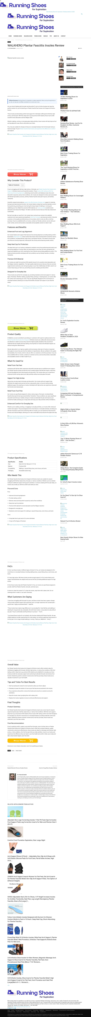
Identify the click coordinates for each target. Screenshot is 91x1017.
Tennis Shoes (37, 36)
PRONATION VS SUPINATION (70, 111)
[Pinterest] (15, 759)
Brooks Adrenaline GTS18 (68, 279)
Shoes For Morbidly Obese (69, 238)
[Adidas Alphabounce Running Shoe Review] (71, 177)
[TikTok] (12, 1008)
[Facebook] (9, 759)
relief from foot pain (35, 217)
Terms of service (28, 1010)
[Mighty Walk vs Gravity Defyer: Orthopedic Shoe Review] (71, 404)
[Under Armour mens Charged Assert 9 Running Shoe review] (71, 359)
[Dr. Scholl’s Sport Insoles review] (71, 477)
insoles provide (41, 208)
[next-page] (9, 985)
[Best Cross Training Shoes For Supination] (71, 149)
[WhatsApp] (18, 759)
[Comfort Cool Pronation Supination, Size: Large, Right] (32, 832)
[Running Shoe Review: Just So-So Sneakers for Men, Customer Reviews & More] (71, 118)
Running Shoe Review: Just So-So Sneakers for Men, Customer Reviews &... (71, 125)
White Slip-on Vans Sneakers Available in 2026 (69, 335)
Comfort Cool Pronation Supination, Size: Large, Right (26, 840)
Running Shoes (18, 36)
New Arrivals (19, 1011)
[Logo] (31, 22)
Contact (63, 36)
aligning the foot (18, 236)
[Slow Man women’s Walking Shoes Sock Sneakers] (71, 134)
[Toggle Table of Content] (21, 185)
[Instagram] (8, 1008)
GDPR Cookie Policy (11, 1011)
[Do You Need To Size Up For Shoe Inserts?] (71, 491)
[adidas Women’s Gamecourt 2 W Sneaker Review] (71, 449)
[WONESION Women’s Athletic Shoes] (71, 286)
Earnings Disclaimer (20, 1010)
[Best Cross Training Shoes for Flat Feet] (71, 260)
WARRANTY (42, 1010)
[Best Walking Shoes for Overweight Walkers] (71, 191)
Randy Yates (70, 76)
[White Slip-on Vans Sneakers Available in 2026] (71, 330)
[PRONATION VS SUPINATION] (71, 106)
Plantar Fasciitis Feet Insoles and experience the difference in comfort (37, 128)
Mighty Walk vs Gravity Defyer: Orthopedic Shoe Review (70, 410)
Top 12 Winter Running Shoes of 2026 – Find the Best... (70, 439)
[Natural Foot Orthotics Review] (71, 511)
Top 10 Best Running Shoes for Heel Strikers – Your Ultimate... (70, 211)
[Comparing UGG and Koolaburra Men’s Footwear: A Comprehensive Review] (71, 389)
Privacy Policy (35, 1010)
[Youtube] (15, 1008)
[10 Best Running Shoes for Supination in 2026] (71, 92)
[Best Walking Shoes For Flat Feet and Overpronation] (71, 246)
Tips (51, 36)
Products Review (26, 1011)
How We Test (43, 1011)
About (9, 1010)
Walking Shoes (28, 36)
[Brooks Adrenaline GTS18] (71, 274)
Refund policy (55, 1010)
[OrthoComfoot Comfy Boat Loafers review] (71, 373)
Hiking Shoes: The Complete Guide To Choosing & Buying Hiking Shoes (71, 469)
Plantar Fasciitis (19, 750)
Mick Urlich (69, 70)
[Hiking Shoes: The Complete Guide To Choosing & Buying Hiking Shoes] (71, 463)
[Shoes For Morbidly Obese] (71, 233)
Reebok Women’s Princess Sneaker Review (18, 768)
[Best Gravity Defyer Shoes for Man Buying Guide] (71, 531)
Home (10, 36)
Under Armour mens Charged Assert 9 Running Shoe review (70, 365)
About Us (56, 36)
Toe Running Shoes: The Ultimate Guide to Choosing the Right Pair (71, 350)
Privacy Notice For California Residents (67, 1010)
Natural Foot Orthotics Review (70, 521)
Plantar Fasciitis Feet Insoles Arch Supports (19, 340)
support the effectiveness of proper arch (34, 202)
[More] (41, 51)
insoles (13, 750)
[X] (12, 759)
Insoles (45, 36)
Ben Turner (69, 57)
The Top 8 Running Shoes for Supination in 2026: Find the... (69, 168)
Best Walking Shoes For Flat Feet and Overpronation (71, 251)
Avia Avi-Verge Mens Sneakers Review (48, 768)
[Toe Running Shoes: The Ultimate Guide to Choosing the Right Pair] (71, 344)
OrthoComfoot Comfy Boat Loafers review (69, 379)
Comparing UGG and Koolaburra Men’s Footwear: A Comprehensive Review (71, 395)
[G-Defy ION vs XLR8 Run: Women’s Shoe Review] (71, 419)
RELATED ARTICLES (14, 804)
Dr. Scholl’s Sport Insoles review (71, 482)
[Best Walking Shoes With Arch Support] (71, 219)
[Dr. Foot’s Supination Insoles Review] (71, 311)
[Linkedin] (10, 1008)
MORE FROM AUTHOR (26, 804)
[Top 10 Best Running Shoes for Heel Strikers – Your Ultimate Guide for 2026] (71, 205)
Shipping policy (48, 1010)
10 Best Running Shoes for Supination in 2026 (69, 97)
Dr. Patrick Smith (12, 48)
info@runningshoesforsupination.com (21, 1006)
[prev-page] (8, 985)
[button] (81, 14)
